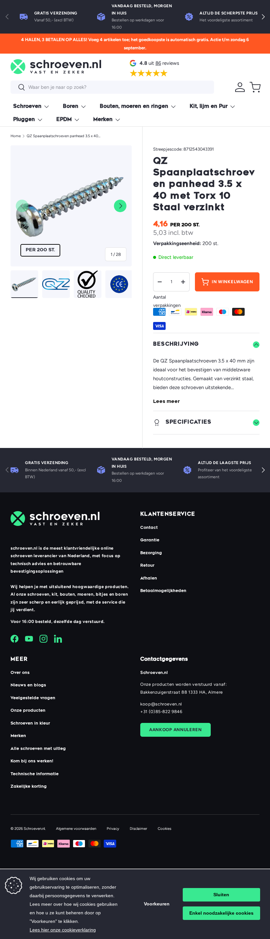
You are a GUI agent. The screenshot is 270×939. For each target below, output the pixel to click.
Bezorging (151, 553)
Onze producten (28, 711)
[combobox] (112, 87)
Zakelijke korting (29, 787)
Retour (147, 566)
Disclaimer (138, 828)
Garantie (149, 540)
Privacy (113, 828)
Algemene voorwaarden (76, 828)
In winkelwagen (232, 281)
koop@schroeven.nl (161, 704)
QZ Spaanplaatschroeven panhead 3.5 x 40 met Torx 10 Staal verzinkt (64, 136)
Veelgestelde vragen (33, 698)
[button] (255, 87)
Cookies (164, 828)
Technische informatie (35, 774)
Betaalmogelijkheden (163, 591)
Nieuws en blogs (28, 685)
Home (16, 136)
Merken (18, 736)
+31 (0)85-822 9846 (161, 711)
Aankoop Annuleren (175, 729)
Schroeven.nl (34, 828)
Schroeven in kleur (30, 724)
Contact (149, 528)
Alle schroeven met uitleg (38, 749)
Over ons (20, 673)
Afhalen (148, 579)
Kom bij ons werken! (32, 761)
